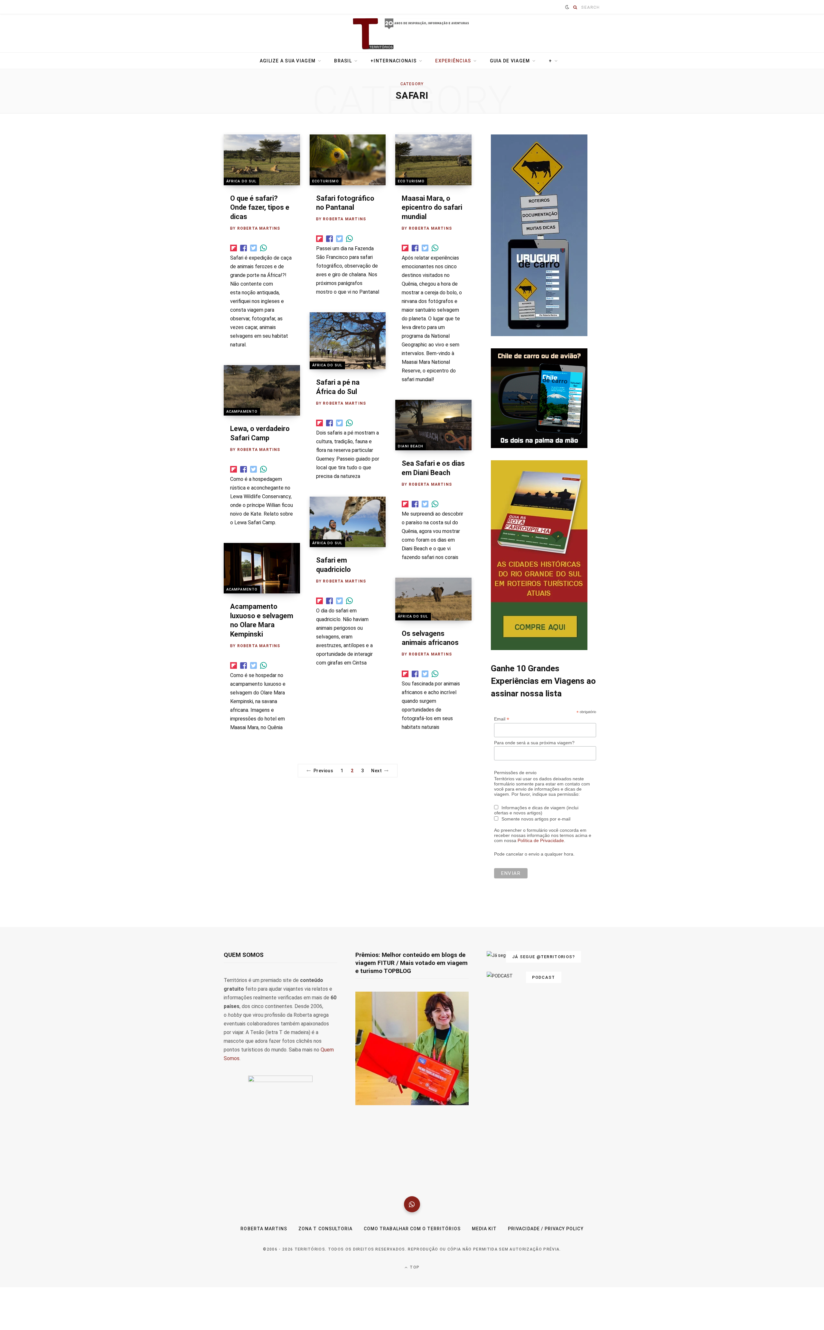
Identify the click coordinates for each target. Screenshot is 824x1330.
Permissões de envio (515, 790)
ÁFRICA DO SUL (241, 181)
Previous (323, 770)
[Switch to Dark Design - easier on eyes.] (567, 7)
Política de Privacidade (541, 857)
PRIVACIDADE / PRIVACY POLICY (545, 1246)
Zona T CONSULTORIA (325, 1246)
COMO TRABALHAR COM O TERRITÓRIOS (412, 1246)
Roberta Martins (258, 228)
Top (413, 1284)
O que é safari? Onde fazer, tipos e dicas (259, 207)
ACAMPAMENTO (242, 411)
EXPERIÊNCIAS (453, 60)
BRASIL (343, 60)
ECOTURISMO (325, 181)
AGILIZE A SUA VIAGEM (287, 60)
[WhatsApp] (412, 1222)
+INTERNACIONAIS (393, 60)
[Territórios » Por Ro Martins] (412, 34)
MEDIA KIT (484, 1246)
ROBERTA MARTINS (263, 1246)
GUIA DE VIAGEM (510, 60)
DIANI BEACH (410, 446)
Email (501, 736)
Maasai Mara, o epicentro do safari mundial (432, 207)
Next (376, 770)
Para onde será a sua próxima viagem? (534, 760)
